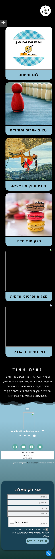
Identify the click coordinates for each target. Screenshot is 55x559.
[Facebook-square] (32, 447)
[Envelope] (15, 447)
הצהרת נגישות (27, 458)
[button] (3, 23)
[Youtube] (23, 447)
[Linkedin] (40, 447)
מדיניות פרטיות (27, 455)
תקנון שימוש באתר (27, 452)
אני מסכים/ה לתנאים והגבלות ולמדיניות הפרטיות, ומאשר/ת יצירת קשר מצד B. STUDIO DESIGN (30, 532)
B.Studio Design (32, 463)
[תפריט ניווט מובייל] (4, 10)
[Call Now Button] (49, 553)
